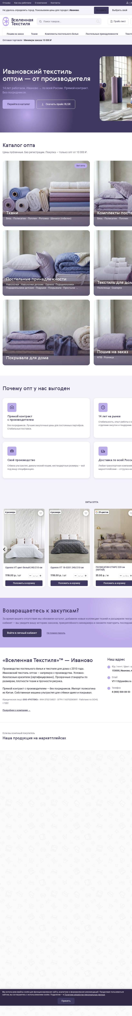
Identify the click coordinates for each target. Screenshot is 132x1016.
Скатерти (117, 287)
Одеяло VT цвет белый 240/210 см (23, 567)
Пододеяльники (65, 284)
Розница (109, 357)
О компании (41, 3)
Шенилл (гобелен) (61, 218)
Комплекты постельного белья (61, 34)
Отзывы (6, 3)
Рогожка (44, 218)
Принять (66, 1001)
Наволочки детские (32, 284)
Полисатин (19, 218)
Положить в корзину (24, 583)
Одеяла (49, 284)
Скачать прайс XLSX (58, 104)
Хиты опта (91, 502)
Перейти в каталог (18, 104)
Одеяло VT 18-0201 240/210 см (67, 567)
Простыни (69, 287)
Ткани (34, 34)
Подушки (41, 287)
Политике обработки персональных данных (85, 995)
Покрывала (54, 287)
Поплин (32, 218)
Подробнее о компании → (16, 710)
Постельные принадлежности (102, 34)
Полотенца (103, 287)
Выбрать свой (119, 10)
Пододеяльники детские (20, 287)
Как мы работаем (22, 3)
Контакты (55, 3)
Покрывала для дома (27, 358)
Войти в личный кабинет (22, 632)
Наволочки (12, 284)
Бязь (8, 218)
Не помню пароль (56, 633)
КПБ (99, 357)
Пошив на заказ (15, 34)
